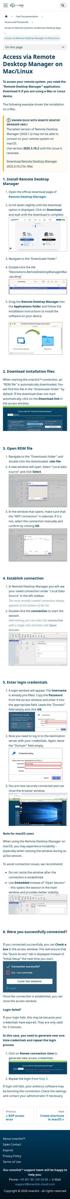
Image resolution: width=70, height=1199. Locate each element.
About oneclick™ (14, 1139)
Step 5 (43, 1079)
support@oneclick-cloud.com (35, 1184)
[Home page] (6, 16)
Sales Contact (12, 1144)
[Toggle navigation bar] (5, 5)
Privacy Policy (12, 1156)
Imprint (8, 1150)
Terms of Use (12, 1162)
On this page (14, 47)
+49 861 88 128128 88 (33, 1179)
